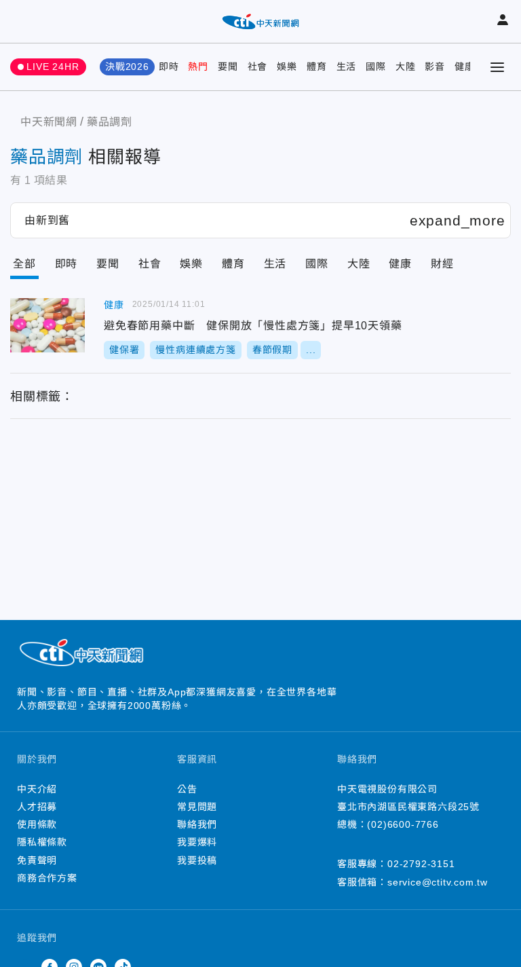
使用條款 (37, 824)
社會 (258, 66)
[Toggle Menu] (497, 67)
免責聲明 (37, 860)
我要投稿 (197, 860)
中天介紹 (37, 789)
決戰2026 (127, 66)
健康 (465, 66)
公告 (187, 789)
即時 (169, 66)
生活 (346, 66)
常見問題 (197, 806)
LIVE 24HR (52, 66)
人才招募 (37, 806)
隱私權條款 (42, 842)
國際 (376, 66)
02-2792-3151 (421, 863)
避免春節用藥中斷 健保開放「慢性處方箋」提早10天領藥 (47, 325)
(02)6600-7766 (402, 824)
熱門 (198, 66)
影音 (435, 66)
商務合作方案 (47, 878)
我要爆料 (197, 842)
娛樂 (287, 66)
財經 (442, 264)
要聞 (228, 66)
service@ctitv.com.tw (437, 882)
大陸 (405, 66)
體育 (317, 66)
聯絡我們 (197, 824)
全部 (24, 264)
